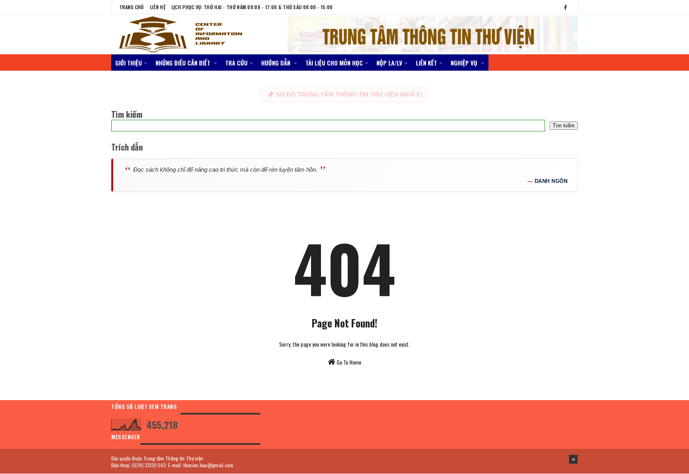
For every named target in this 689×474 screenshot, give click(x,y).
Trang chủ (131, 7)
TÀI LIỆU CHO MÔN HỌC (334, 62)
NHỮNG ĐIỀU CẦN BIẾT (184, 62)
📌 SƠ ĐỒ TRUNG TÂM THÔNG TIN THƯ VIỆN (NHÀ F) (344, 94)
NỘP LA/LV (389, 62)
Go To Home (348, 362)
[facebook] (565, 7)
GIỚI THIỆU (128, 62)
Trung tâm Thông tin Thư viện (173, 458)
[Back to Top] (573, 459)
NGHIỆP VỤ (465, 62)
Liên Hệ (157, 7)
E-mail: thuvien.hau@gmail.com (201, 465)
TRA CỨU (236, 62)
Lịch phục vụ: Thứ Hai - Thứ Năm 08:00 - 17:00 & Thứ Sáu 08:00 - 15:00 (252, 7)
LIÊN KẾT (426, 62)
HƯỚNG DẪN (276, 62)
